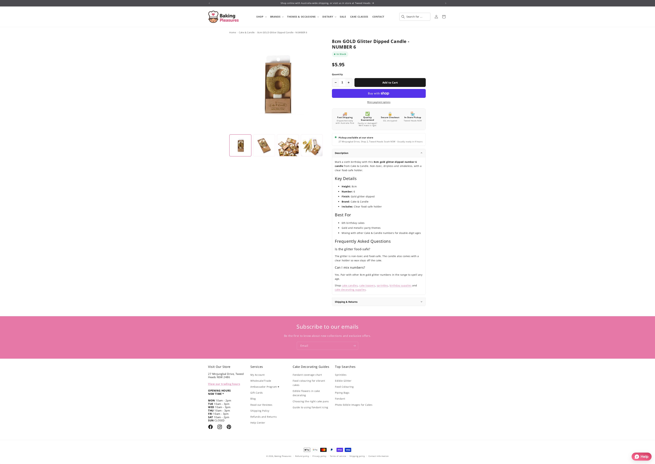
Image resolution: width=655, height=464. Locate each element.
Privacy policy (319, 456)
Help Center (257, 422)
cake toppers (367, 285)
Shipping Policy (259, 410)
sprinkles (382, 285)
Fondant (340, 398)
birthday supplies (400, 285)
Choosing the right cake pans (311, 401)
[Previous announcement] (209, 3)
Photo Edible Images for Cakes (353, 404)
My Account (257, 374)
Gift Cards (256, 392)
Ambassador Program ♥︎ (264, 386)
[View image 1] (240, 145)
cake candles (350, 285)
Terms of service (338, 456)
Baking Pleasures (282, 456)
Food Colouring (344, 386)
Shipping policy (357, 456)
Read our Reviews (261, 404)
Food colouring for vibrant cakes (309, 383)
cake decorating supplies (350, 289)
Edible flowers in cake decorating (306, 393)
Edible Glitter (343, 380)
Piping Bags (342, 392)
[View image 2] (264, 145)
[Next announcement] (445, 3)
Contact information (378, 456)
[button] (261, 16)
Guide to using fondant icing (310, 407)
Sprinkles (340, 374)
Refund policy (302, 456)
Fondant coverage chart (307, 374)
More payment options (378, 102)
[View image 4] (312, 145)
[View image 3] (288, 145)
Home (232, 32)
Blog (253, 398)
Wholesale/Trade (260, 380)
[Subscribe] (354, 346)
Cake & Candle (247, 32)
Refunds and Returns (263, 416)
